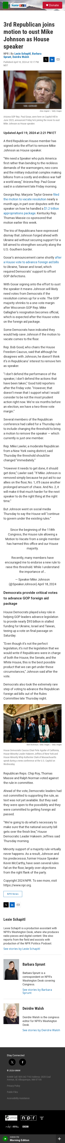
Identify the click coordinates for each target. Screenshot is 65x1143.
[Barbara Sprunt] (11, 969)
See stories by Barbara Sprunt (37, 991)
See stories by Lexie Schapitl (21, 949)
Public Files (12, 1092)
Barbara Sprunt (34, 964)
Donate (54, 5)
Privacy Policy (13, 1085)
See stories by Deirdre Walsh (41, 1030)
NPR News (13, 894)
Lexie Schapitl (22, 53)
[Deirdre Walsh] (11, 1013)
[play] (5, 1138)
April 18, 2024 (47, 584)
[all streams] (60, 1138)
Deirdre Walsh (20, 57)
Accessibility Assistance (18, 1098)
